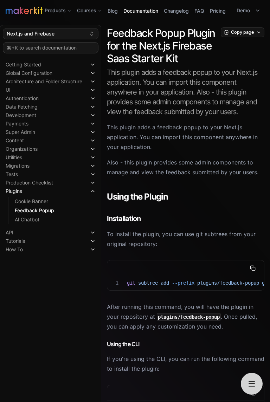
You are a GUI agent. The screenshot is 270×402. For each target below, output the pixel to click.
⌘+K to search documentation (42, 48)
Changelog (176, 11)
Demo (243, 10)
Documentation (140, 11)
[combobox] (50, 33)
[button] (50, 63)
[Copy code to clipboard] (252, 268)
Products (55, 10)
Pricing (218, 11)
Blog (113, 11)
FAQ (199, 11)
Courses (86, 10)
